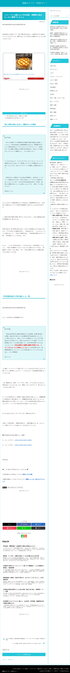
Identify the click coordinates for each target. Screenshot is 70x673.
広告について (53, 275)
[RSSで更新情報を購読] (25, 536)
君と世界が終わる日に (13, 487)
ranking (30, 445)
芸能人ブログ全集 (64, 668)
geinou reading (27, 440)
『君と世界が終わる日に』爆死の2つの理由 (16, 116)
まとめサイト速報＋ (48, 668)
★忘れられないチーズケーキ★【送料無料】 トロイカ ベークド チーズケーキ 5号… (19, 74)
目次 (22, 113)
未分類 (5, 487)
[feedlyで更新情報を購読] (22, 536)
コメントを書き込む (24, 654)
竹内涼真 (21, 487)
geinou (26, 445)
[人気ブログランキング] (52, 280)
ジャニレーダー (32, 668)
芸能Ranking (56, 668)
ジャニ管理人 (25, 668)
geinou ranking (19, 440)
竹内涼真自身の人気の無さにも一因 (14, 118)
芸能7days (40, 668)
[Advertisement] (23, 99)
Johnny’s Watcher (17, 668)
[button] (38, 528)
